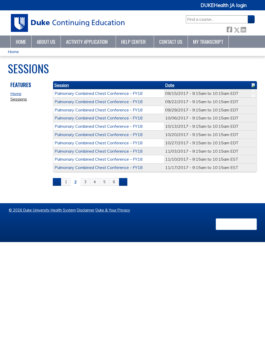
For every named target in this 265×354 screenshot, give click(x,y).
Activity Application (87, 41)
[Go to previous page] (57, 182)
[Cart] (253, 8)
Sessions (18, 99)
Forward (250, 29)
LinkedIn (243, 29)
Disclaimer (85, 210)
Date (169, 85)
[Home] (68, 23)
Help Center (133, 41)
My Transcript (208, 41)
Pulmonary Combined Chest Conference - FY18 (99, 93)
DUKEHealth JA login (224, 5)
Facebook (229, 29)
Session (61, 85)
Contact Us (170, 41)
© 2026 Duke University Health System (42, 210)
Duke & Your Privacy (112, 210)
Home (21, 41)
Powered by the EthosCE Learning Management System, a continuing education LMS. (236, 224)
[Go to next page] (123, 182)
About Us (46, 41)
